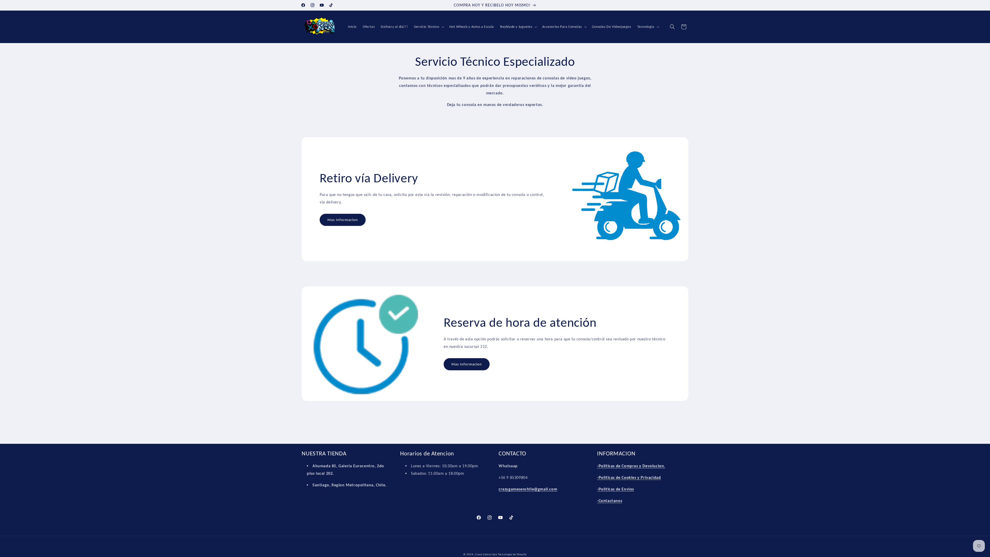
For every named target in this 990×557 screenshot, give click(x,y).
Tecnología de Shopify (512, 554)
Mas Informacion (342, 220)
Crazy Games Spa (486, 554)
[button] (428, 26)
